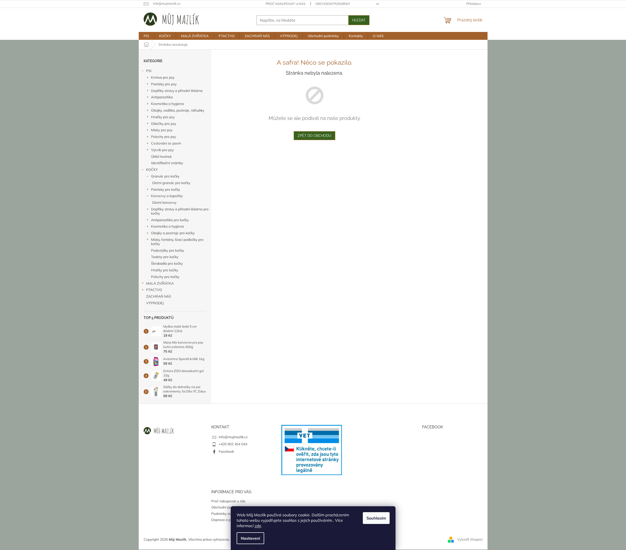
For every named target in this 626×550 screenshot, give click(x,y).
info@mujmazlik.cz (233, 437)
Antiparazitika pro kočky (170, 220)
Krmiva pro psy (162, 77)
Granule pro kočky (165, 176)
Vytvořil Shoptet (470, 539)
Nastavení (250, 538)
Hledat (359, 20)
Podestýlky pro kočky (167, 250)
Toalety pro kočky (164, 257)
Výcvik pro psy (162, 150)
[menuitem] (146, 36)
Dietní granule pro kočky (171, 183)
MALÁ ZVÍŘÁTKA (160, 283)
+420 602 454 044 (233, 444)
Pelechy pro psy (163, 136)
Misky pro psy (161, 130)
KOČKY (152, 169)
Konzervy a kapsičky (167, 196)
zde (258, 525)
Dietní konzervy (164, 202)
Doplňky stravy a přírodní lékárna (176, 90)
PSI (149, 71)
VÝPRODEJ (155, 303)
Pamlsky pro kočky (165, 189)
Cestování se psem (166, 143)
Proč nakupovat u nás (285, 4)
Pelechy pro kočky (165, 277)
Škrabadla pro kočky (167, 263)
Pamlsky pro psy (164, 84)
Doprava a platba (224, 520)
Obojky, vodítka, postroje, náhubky (177, 110)
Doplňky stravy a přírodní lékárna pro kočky (180, 211)
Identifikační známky (167, 163)
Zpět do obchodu (314, 136)
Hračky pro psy (163, 117)
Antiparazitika (162, 97)
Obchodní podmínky (332, 4)
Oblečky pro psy (163, 123)
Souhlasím (376, 518)
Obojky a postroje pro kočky (173, 233)
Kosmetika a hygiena (167, 103)
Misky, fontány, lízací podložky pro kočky (177, 241)
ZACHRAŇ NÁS (158, 296)
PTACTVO (154, 290)
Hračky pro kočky (164, 270)
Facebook (226, 451)
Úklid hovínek (161, 156)
